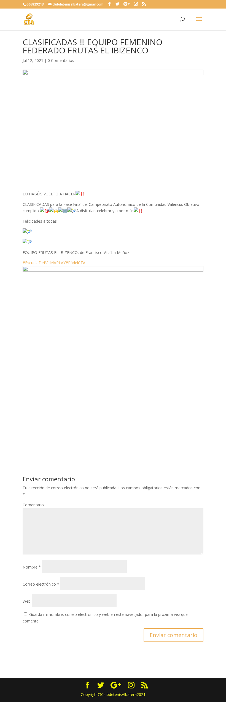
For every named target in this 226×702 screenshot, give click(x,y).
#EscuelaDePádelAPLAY (44, 262)
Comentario (33, 504)
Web (27, 601)
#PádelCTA (75, 262)
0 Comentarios (61, 60)
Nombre (32, 567)
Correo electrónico (41, 584)
